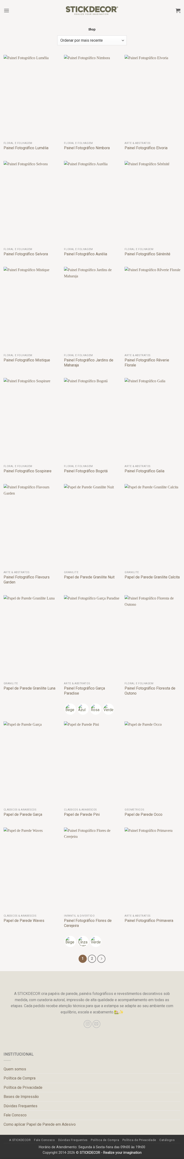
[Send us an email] (96, 1024)
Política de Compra (19, 1078)
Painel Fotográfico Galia (144, 471)
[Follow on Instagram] (88, 1024)
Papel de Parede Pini (82, 814)
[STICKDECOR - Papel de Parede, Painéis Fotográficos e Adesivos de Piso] (92, 10)
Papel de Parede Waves (24, 920)
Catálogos (167, 1140)
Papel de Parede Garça (23, 814)
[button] (6, 10)
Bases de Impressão (21, 1096)
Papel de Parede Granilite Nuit (89, 577)
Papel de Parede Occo (143, 814)
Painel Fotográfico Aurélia (85, 254)
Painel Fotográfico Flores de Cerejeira (88, 923)
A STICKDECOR (20, 1140)
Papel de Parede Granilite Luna (29, 688)
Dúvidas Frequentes (20, 1106)
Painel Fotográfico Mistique (27, 360)
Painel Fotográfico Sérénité (147, 254)
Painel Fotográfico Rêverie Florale (147, 362)
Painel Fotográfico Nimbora (87, 148)
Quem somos (15, 1069)
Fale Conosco (15, 1115)
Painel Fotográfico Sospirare (28, 471)
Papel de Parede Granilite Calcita (152, 577)
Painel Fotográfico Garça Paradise (84, 691)
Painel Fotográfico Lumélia (26, 148)
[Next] (101, 959)
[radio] (70, 709)
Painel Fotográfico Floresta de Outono (150, 691)
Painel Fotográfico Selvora (26, 254)
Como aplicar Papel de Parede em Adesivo (40, 1124)
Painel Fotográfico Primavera (149, 920)
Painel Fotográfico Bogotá (86, 471)
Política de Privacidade (23, 1087)
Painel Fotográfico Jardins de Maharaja (88, 362)
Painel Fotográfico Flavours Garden (27, 579)
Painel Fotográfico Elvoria (146, 148)
